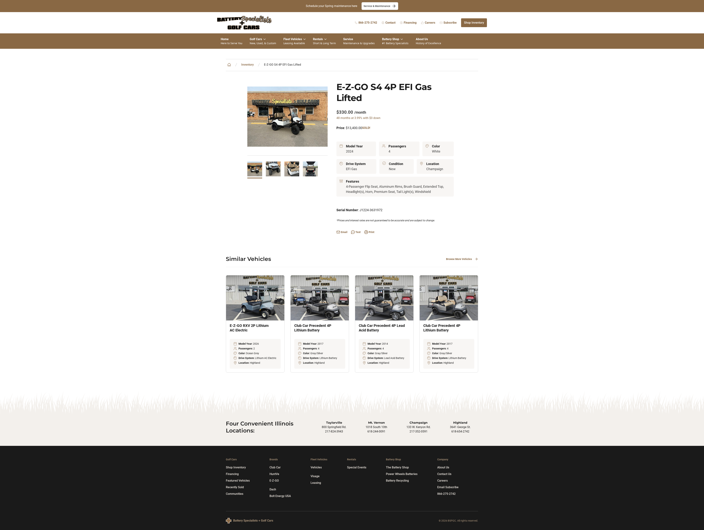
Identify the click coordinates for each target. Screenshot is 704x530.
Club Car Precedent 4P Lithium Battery (312, 327)
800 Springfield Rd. (334, 427)
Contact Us (444, 474)
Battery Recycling (397, 480)
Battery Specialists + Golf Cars (253, 520)
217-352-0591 (419, 431)
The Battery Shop (397, 467)
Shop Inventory (474, 22)
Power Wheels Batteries (401, 474)
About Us (443, 467)
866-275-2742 (446, 494)
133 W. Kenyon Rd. (418, 427)
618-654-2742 (460, 431)
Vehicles (316, 467)
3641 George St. (460, 427)
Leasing (316, 483)
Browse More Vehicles (459, 259)
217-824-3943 (334, 431)
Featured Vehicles (238, 480)
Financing (232, 474)
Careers (442, 480)
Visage (315, 476)
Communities (234, 494)
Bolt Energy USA (280, 496)
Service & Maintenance (377, 6)
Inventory (247, 64)
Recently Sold (235, 487)
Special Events (356, 467)
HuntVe (274, 474)
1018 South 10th (376, 427)
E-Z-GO (274, 480)
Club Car (275, 467)
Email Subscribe (448, 487)
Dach (273, 489)
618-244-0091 (376, 431)
